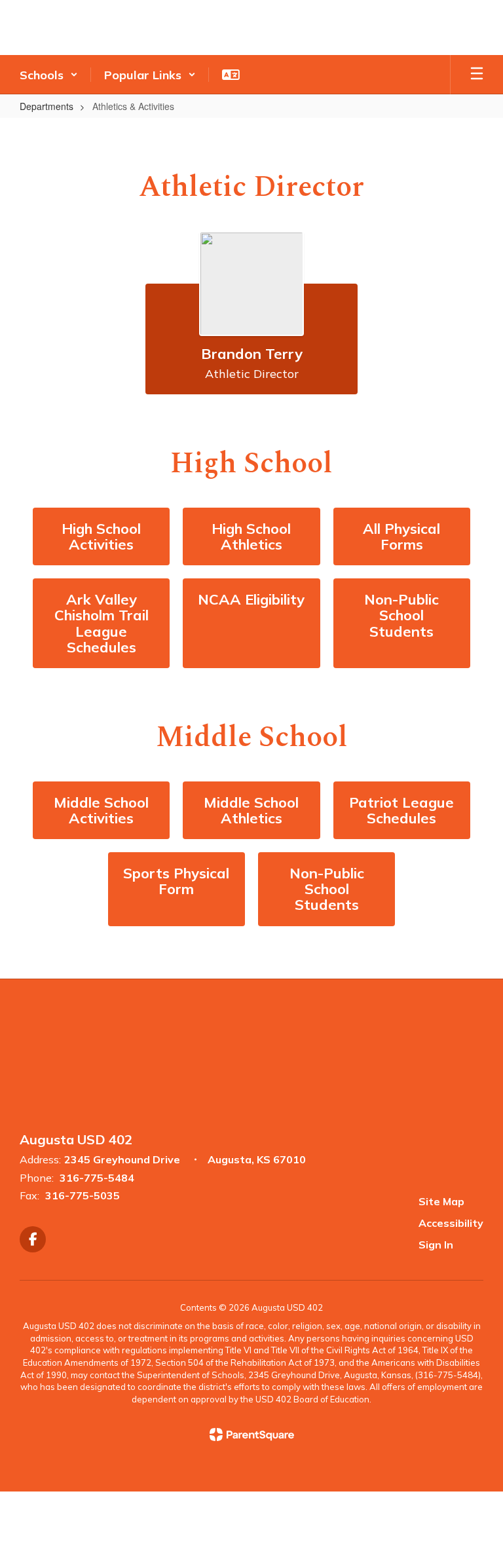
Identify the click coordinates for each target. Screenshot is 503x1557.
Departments (46, 106)
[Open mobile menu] (477, 74)
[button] (49, 74)
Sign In (436, 1244)
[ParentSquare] (251, 1434)
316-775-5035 (82, 1195)
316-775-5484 (97, 1177)
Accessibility (451, 1222)
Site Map (441, 1201)
